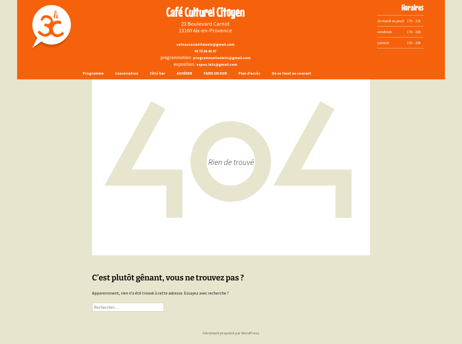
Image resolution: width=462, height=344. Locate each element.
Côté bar (157, 73)
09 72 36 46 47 (205, 51)
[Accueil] (47, 27)
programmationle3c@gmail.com (222, 57)
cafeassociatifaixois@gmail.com (205, 44)
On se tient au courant (291, 73)
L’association (126, 73)
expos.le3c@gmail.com (217, 64)
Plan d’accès (249, 73)
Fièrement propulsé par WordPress (231, 333)
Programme (93, 73)
